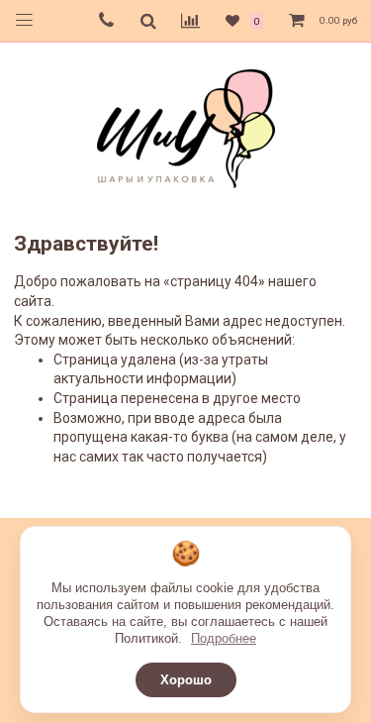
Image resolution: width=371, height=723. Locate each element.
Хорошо (186, 679)
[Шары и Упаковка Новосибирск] (186, 127)
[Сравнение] (190, 21)
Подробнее (223, 638)
